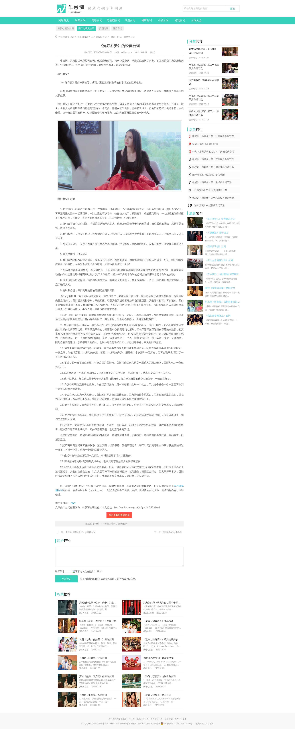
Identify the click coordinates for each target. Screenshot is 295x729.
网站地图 (210, 723)
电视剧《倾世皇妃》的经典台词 (80, 532)
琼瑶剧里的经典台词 (172, 532)
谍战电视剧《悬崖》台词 (205, 144)
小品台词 (163, 20)
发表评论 (66, 579)
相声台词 (146, 20)
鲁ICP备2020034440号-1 (149, 723)
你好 (73, 503)
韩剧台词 (117, 28)
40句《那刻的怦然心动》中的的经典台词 (213, 151)
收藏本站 (200, 723)
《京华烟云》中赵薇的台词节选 (208, 205)
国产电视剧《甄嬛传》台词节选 (208, 174)
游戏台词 (180, 20)
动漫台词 (130, 20)
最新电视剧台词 (66, 28)
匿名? (99, 571)
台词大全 (196, 20)
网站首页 (63, 20)
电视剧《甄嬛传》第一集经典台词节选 (212, 182)
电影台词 (97, 20)
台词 (72, 37)
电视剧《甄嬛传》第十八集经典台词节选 (213, 136)
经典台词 (80, 20)
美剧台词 (103, 28)
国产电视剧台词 (86, 28)
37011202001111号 (183, 723)
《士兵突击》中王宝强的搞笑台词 (209, 190)
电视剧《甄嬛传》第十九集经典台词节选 (213, 197)
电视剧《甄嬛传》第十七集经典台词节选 (213, 167)
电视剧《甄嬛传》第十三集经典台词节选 (213, 159)
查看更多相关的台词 (119, 515)
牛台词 (112, 719)
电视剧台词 (113, 20)
